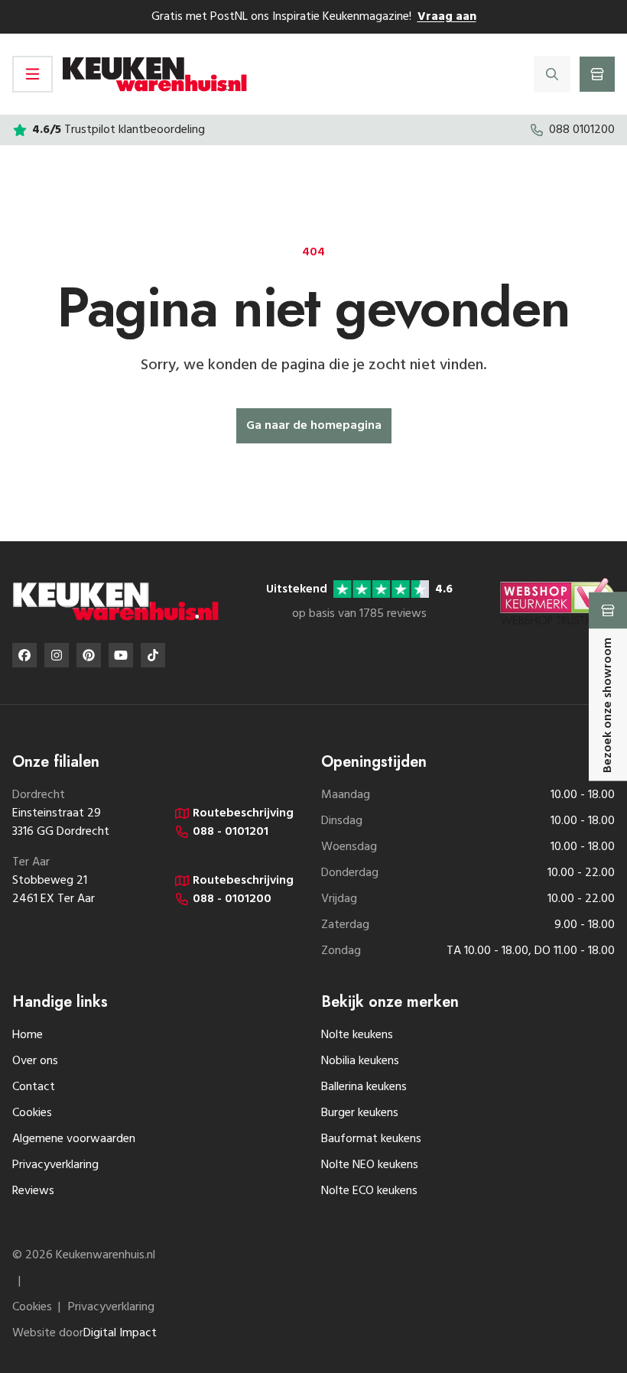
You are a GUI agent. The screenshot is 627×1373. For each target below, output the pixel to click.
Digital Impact (120, 1333)
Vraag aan (446, 17)
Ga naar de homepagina (314, 426)
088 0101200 (582, 130)
